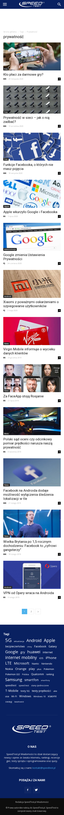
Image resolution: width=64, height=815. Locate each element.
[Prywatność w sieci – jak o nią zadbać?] (32, 99)
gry (22, 652)
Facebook (40, 646)
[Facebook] (27, 790)
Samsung (13, 679)
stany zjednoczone (40, 685)
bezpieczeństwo (15, 646)
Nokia (9, 669)
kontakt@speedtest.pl (43, 767)
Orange (20, 669)
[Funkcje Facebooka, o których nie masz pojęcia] (32, 147)
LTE (8, 663)
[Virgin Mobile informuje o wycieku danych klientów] (32, 331)
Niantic (35, 663)
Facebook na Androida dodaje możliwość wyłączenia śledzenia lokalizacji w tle (28, 495)
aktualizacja (19, 641)
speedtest (10, 685)
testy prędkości (41, 690)
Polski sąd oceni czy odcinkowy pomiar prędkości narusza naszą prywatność (27, 443)
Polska (25, 674)
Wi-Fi (14, 696)
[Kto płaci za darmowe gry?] (32, 56)
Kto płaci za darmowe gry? (23, 74)
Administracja (10, 249)
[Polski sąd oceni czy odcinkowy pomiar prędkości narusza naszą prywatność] (32, 421)
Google (11, 651)
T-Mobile (11, 690)
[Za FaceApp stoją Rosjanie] (32, 378)
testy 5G (25, 690)
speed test (24, 685)
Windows (25, 696)
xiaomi (52, 696)
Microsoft (21, 663)
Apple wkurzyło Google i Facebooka (30, 212)
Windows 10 (39, 696)
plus (39, 669)
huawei (33, 652)
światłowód (19, 702)
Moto (6, 433)
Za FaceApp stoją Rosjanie (23, 396)
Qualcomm (37, 674)
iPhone (51, 657)
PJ (4, 263)
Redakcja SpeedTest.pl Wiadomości (32, 802)
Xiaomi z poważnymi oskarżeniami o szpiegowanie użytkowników (31, 304)
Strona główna (10, 31)
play (32, 668)
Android (7, 296)
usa (7, 696)
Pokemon (49, 669)
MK (4, 79)
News (6, 343)
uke (55, 691)
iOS (41, 658)
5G (8, 640)
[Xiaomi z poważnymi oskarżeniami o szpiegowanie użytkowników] (32, 284)
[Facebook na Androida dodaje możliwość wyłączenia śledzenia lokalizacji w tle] (32, 472)
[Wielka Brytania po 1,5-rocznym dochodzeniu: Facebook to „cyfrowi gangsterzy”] (32, 524)
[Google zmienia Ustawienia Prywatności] (32, 237)
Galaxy (53, 646)
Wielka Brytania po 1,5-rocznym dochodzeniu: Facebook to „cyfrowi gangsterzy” (30, 546)
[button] (59, 4)
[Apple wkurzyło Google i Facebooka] (32, 194)
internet (48, 652)
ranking (50, 674)
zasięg (8, 701)
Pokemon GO (12, 674)
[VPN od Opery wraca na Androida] (32, 575)
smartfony (45, 680)
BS (4, 216)
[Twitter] (36, 790)
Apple (6, 206)
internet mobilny (21, 657)
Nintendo (46, 663)
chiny (29, 646)
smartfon (31, 680)
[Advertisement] (32, 18)
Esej (6, 69)
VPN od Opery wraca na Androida (28, 593)
